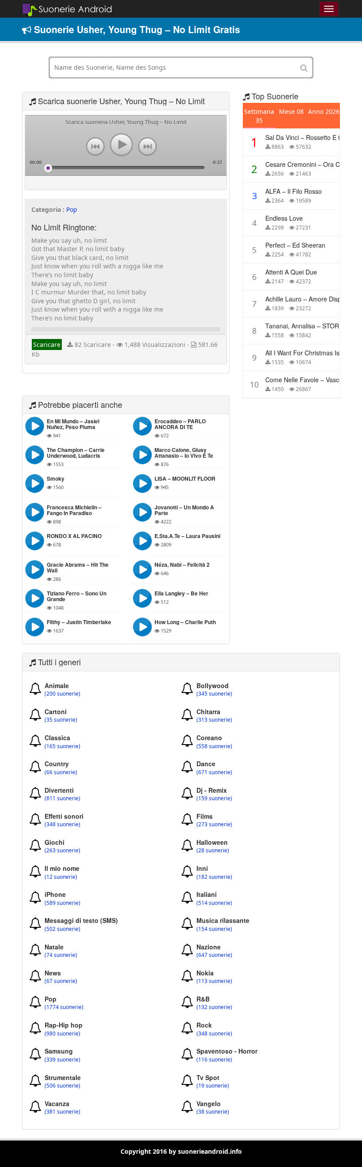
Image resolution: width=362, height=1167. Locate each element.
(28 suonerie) (212, 850)
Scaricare (46, 344)
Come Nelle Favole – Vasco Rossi (312, 379)
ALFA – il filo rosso (293, 191)
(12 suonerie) (61, 877)
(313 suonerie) (214, 719)
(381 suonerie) (62, 1111)
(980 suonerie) (62, 1033)
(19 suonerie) (212, 1085)
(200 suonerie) (62, 693)
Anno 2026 (323, 111)
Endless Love (284, 218)
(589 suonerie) (62, 903)
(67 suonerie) (61, 981)
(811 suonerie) (62, 798)
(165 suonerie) (62, 746)
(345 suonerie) (214, 693)
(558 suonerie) (214, 746)
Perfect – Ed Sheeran (295, 245)
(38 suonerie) (212, 1111)
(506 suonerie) (62, 1085)
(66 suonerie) (61, 772)
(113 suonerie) (214, 981)
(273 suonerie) (214, 824)
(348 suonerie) (62, 824)
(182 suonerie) (214, 877)
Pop (71, 209)
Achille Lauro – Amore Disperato (310, 298)
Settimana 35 (259, 115)
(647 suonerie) (214, 955)
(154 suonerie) (214, 929)
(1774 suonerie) (64, 1007)
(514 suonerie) (214, 903)
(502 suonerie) (62, 929)
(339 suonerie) (62, 1059)
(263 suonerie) (62, 850)
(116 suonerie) (214, 1059)
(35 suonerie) (61, 719)
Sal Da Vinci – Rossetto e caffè (309, 137)
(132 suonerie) (214, 1007)
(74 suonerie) (61, 955)
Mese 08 (291, 111)
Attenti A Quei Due (291, 271)
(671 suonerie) (214, 772)
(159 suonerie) (214, 798)
